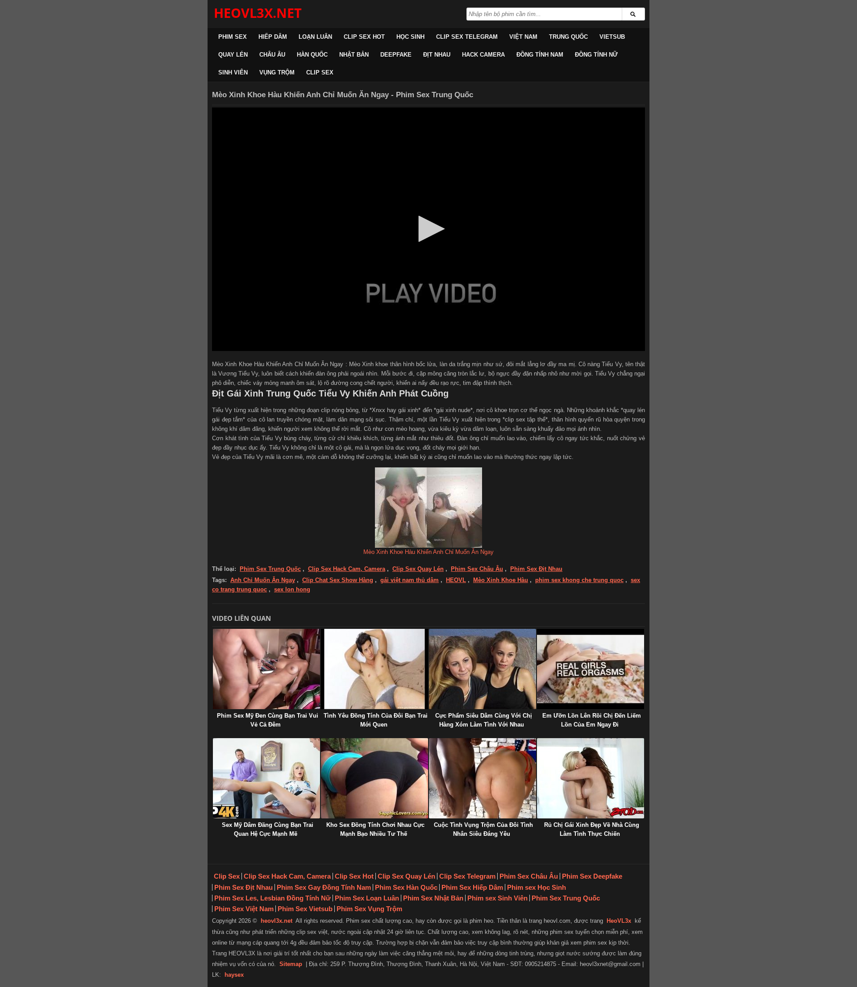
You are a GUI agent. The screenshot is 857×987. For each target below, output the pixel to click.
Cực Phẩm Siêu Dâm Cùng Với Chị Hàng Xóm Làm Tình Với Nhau (483, 720)
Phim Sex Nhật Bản (433, 898)
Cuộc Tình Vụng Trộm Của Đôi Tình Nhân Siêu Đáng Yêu (483, 829)
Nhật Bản (354, 54)
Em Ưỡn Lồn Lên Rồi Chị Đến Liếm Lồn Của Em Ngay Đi (591, 720)
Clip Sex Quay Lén (418, 569)
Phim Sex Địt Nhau (536, 569)
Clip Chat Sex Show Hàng (337, 580)
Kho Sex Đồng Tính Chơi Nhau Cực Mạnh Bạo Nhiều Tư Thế (375, 829)
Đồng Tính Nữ (596, 54)
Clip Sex (319, 72)
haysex (234, 974)
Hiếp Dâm (272, 36)
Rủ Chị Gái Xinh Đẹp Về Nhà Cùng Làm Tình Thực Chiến (591, 829)
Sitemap (290, 964)
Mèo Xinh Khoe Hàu (500, 580)
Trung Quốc (568, 36)
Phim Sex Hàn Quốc (406, 887)
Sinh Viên (233, 72)
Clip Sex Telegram (467, 36)
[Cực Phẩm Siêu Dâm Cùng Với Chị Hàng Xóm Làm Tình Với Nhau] (482, 669)
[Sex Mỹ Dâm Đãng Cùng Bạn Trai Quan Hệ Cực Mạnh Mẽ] (266, 778)
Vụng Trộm (277, 72)
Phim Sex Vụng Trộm (369, 909)
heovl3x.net (276, 920)
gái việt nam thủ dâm (409, 580)
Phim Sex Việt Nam (244, 909)
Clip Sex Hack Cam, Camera (346, 569)
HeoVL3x (619, 920)
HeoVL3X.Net (258, 12)
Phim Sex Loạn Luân (367, 898)
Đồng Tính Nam (539, 54)
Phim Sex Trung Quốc (270, 569)
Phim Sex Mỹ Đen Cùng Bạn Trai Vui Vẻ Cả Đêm (267, 720)
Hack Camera (483, 54)
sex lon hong (292, 589)
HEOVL (456, 580)
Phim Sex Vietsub (305, 909)
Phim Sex (232, 36)
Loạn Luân (315, 36)
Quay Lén (233, 54)
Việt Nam (523, 36)
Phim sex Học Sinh (536, 887)
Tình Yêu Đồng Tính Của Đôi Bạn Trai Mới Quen (376, 720)
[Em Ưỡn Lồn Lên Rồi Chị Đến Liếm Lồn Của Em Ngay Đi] (590, 669)
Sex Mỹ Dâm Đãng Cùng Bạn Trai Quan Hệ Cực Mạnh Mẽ (267, 829)
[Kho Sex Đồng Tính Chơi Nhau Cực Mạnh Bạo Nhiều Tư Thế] (374, 778)
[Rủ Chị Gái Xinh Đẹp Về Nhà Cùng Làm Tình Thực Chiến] (590, 778)
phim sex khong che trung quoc (579, 580)
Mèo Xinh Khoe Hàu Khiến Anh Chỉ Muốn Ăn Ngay (428, 552)
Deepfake (396, 54)
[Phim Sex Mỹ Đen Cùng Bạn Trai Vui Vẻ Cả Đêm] (266, 669)
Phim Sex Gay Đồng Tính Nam (324, 887)
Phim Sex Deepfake (592, 876)
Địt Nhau (436, 54)
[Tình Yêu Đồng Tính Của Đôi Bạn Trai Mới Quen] (374, 669)
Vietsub (612, 36)
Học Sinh (410, 36)
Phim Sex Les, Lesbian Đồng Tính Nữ (272, 898)
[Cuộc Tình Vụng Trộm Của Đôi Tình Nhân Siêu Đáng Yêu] (482, 778)
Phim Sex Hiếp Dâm (472, 887)
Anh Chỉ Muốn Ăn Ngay (262, 580)
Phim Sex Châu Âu (477, 569)
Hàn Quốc (312, 54)
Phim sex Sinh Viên (497, 898)
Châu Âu (272, 54)
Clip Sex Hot (364, 36)
